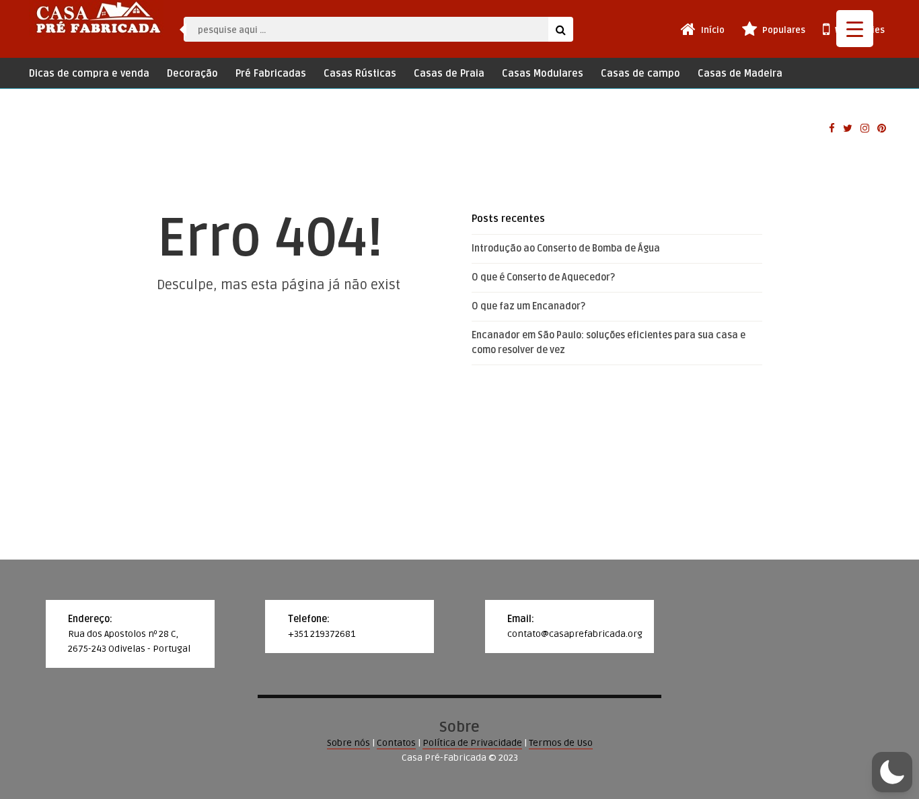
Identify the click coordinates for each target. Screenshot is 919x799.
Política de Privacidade (472, 743)
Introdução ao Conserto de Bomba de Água (566, 248)
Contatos (396, 743)
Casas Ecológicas (70, 99)
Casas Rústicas (360, 73)
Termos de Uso (561, 743)
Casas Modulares (542, 73)
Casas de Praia (449, 73)
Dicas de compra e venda (89, 73)
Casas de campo (640, 73)
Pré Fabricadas (270, 73)
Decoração (192, 73)
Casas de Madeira (740, 73)
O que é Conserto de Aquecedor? (543, 277)
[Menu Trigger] (854, 28)
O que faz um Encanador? (528, 306)
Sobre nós (348, 743)
